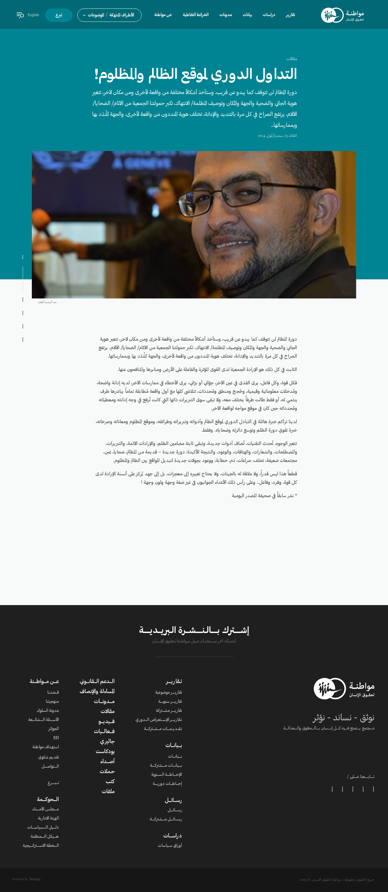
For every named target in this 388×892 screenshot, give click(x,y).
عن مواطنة (163, 15)
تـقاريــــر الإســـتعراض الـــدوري (158, 720)
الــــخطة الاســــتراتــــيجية (41, 846)
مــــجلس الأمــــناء (45, 809)
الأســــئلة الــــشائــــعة (43, 720)
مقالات (292, 59)
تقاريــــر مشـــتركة (169, 711)
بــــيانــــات (174, 746)
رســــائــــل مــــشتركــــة (166, 819)
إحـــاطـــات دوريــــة (167, 784)
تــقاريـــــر (174, 682)
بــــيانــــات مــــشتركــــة (166, 766)
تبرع (58, 15)
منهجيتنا (52, 702)
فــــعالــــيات (104, 732)
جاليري (107, 742)
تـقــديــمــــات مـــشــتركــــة (163, 729)
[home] (342, 15)
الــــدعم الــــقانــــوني (97, 682)
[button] (109, 15)
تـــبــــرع (53, 783)
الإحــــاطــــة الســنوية (166, 775)
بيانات (247, 15)
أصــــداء (107, 762)
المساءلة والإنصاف (97, 692)
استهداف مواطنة (45, 747)
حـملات (107, 772)
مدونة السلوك (48, 711)
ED (56, 738)
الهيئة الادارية (48, 818)
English (33, 15)
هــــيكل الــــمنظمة (45, 837)
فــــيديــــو (107, 722)
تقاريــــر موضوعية (168, 693)
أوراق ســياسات (170, 846)
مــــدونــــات (104, 702)
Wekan (35, 879)
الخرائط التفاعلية (196, 15)
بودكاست (105, 752)
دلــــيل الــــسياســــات (43, 828)
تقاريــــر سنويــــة (170, 702)
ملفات (108, 792)
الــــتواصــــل (50, 767)
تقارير (290, 15)
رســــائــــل (173, 800)
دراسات (269, 15)
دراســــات (172, 836)
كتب (110, 782)
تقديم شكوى (48, 758)
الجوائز (53, 729)
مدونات (225, 15)
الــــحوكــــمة (48, 800)
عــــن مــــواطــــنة (44, 682)
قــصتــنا (53, 693)
